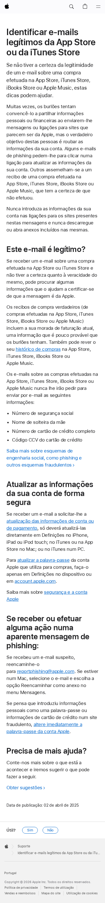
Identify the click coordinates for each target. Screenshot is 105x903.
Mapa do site (50, 893)
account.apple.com (35, 581)
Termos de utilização (59, 888)
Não (50, 830)
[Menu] (98, 6)
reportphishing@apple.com (45, 671)
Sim (30, 830)
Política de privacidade (21, 888)
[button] (71, 6)
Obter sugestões (24, 787)
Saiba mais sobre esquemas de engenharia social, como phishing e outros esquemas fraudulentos (43, 458)
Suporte (24, 846)
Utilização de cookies (82, 893)
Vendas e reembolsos (20, 893)
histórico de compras (38, 349)
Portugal (10, 873)
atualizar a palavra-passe (43, 560)
